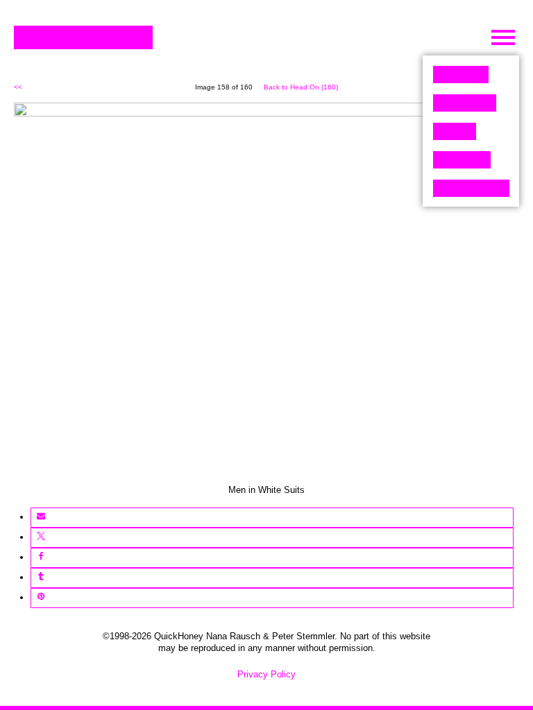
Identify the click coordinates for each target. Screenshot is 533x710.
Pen (454, 131)
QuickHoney (83, 37)
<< (18, 87)
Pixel (461, 74)
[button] (40, 517)
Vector (464, 103)
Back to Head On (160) (301, 87)
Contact (471, 188)
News (462, 159)
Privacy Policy (266, 674)
